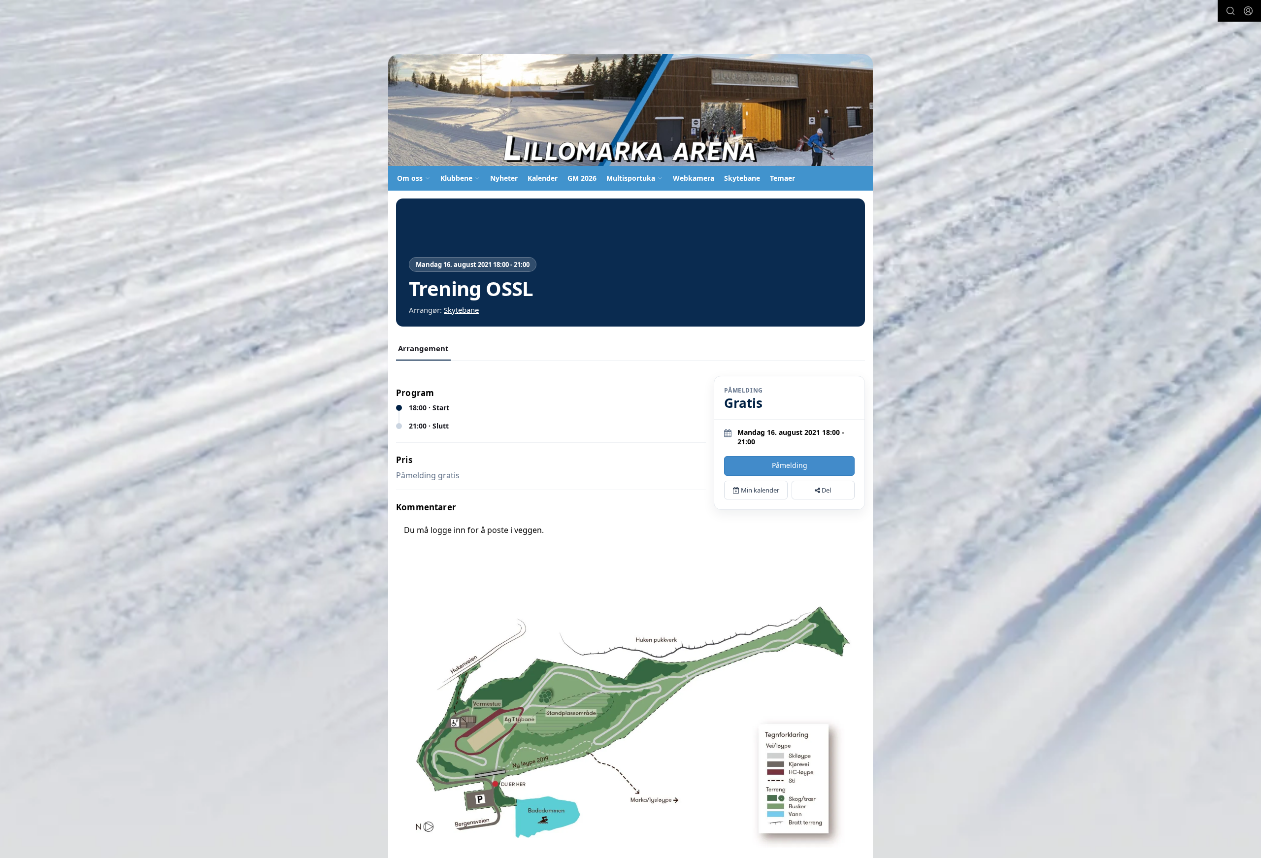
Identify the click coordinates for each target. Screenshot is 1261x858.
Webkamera (693, 178)
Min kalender (759, 490)
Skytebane (742, 178)
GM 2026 (582, 178)
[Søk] (1230, 11)
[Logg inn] (1248, 11)
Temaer (782, 178)
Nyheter (504, 178)
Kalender (543, 178)
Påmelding (789, 465)
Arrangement (423, 348)
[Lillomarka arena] (630, 110)
